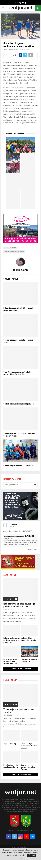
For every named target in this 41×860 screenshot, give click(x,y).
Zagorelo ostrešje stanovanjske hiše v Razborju (28, 767)
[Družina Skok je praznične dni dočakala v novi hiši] (29, 736)
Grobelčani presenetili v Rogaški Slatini (18, 465)
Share (30, 551)
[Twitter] (14, 836)
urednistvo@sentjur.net (24, 830)
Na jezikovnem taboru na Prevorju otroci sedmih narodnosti (11, 661)
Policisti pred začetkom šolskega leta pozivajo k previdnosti (11, 640)
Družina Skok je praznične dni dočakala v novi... (29, 746)
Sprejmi (32, 855)
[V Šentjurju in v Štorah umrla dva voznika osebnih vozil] (20, 695)
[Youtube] (26, 836)
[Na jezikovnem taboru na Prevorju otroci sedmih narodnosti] (11, 651)
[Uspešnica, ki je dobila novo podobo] (29, 651)
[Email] (32, 836)
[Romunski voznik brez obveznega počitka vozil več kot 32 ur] (20, 589)
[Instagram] (20, 836)
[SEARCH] (35, 484)
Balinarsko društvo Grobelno (14, 251)
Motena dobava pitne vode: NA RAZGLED (19, 536)
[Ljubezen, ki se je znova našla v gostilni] (29, 630)
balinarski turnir (10, 248)
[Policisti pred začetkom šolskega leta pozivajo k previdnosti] (11, 630)
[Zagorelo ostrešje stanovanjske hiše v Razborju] (29, 757)
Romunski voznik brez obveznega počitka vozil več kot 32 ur (19, 605)
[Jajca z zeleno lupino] (11, 736)
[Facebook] (8, 836)
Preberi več (21, 858)
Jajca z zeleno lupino (10, 744)
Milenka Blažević (13, 49)
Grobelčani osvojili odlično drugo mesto (18, 404)
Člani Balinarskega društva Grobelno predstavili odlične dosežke (17, 373)
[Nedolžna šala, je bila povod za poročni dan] (11, 757)
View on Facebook (32, 549)
